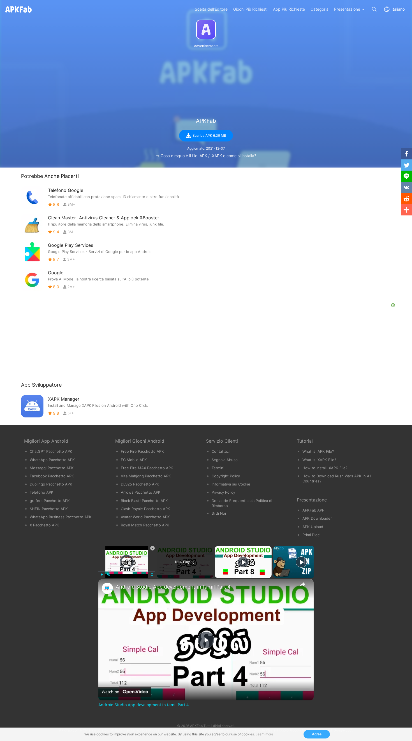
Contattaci (221, 451)
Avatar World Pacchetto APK (145, 517)
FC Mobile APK (134, 459)
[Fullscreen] (152, 574)
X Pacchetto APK (44, 525)
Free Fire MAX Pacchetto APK (147, 468)
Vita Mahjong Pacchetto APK (146, 476)
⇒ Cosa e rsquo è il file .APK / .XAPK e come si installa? (206, 155)
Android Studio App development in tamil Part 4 (173, 586)
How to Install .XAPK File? (325, 468)
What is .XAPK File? (319, 459)
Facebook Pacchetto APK (52, 476)
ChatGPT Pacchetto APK (51, 451)
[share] (302, 584)
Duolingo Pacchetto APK (51, 484)
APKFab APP (313, 510)
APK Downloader (317, 518)
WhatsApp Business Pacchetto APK (61, 517)
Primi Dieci (311, 535)
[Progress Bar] (126, 571)
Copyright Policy (226, 476)
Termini (218, 468)
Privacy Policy (223, 492)
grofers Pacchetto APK (50, 500)
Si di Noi (219, 513)
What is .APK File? (318, 451)
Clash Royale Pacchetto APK (145, 509)
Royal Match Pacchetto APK (145, 525)
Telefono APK (42, 492)
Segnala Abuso (225, 459)
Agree (316, 734)
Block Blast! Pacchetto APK (144, 500)
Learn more (264, 734)
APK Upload (312, 526)
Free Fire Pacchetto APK (142, 451)
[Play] (101, 574)
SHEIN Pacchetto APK (49, 509)
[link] (107, 588)
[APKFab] (206, 29)
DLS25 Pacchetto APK (140, 484)
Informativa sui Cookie (231, 484)
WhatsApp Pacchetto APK (52, 459)
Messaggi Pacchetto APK (52, 468)
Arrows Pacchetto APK (141, 492)
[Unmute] (108, 574)
